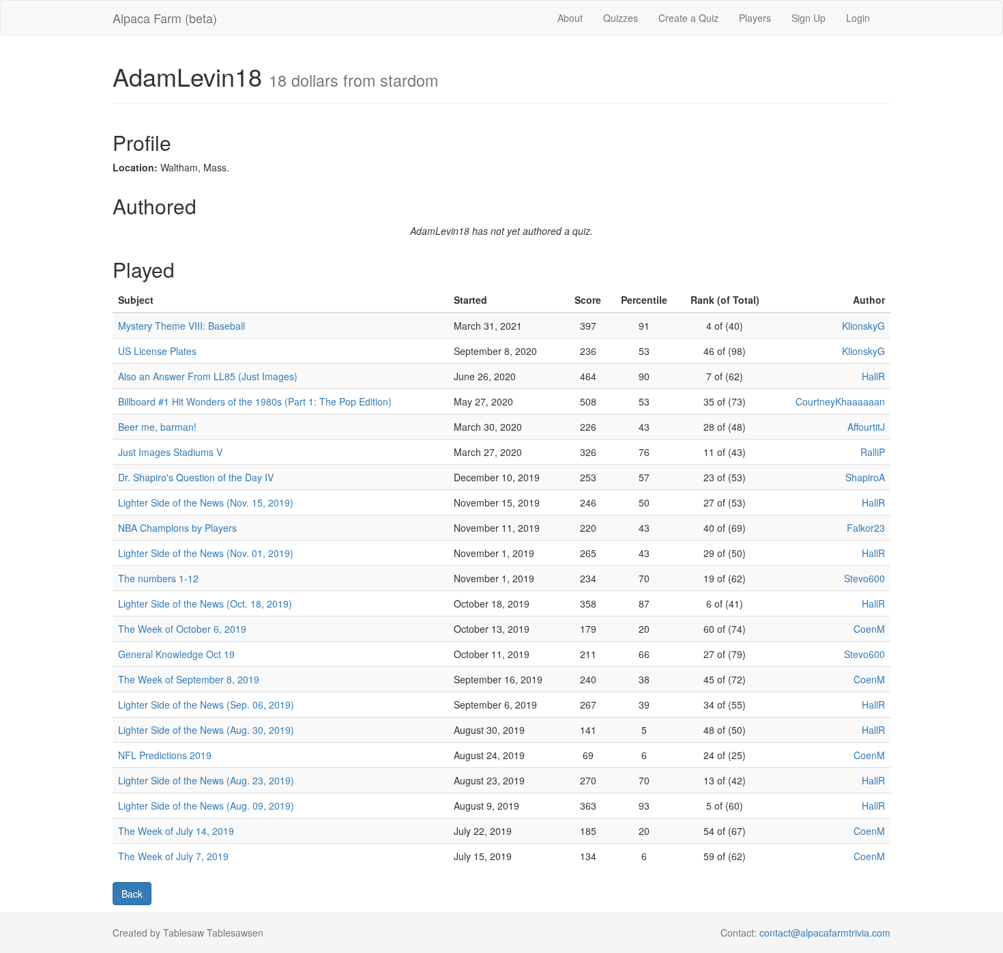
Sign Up (808, 18)
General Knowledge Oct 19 (176, 654)
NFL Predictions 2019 (165, 755)
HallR (873, 376)
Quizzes (620, 18)
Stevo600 (864, 578)
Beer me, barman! (157, 426)
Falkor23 (866, 528)
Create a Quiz (688, 18)
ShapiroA (865, 477)
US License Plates (157, 351)
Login (858, 18)
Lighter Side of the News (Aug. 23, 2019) (206, 780)
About (570, 18)
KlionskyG (863, 325)
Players (755, 18)
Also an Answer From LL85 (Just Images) (207, 376)
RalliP (872, 452)
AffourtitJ (866, 426)
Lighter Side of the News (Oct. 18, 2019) (205, 603)
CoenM (869, 629)
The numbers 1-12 (158, 578)
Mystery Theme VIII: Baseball (181, 325)
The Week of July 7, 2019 (173, 856)
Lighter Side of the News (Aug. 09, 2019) (206, 805)
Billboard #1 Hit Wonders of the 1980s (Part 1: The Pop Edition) (255, 401)
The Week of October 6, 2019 (182, 629)
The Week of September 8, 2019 (188, 679)
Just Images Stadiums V (170, 452)
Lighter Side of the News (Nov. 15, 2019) (205, 502)
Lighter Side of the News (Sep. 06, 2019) (206, 704)
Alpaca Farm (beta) (165, 18)
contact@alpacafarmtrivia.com (824, 932)
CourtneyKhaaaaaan (840, 401)
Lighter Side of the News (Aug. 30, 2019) (206, 730)
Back (132, 893)
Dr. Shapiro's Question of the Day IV (196, 477)
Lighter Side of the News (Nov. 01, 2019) (205, 553)
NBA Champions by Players (177, 528)
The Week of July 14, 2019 (176, 831)
